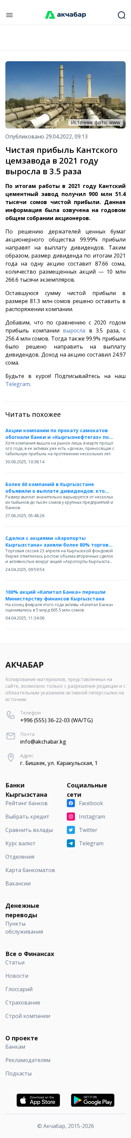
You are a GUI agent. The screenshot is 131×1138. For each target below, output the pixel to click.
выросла (74, 330)
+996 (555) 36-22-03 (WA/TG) (56, 720)
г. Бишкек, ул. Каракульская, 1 (59, 763)
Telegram (17, 384)
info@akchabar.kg (43, 741)
